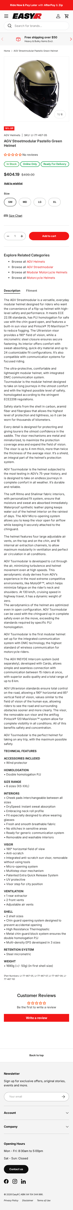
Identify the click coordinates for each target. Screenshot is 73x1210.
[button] (66, 16)
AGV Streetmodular (40, 267)
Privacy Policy (11, 1200)
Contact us (16, 1169)
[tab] (12, 290)
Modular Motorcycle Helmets (47, 272)
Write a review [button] (36, 1018)
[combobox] (36, 26)
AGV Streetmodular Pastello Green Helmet (36, 50)
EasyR (15, 1194)
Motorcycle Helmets (41, 278)
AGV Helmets (12, 135)
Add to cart (49, 236)
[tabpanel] (36, 633)
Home (7, 50)
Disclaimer (27, 1200)
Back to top (36, 1055)
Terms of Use (43, 1200)
